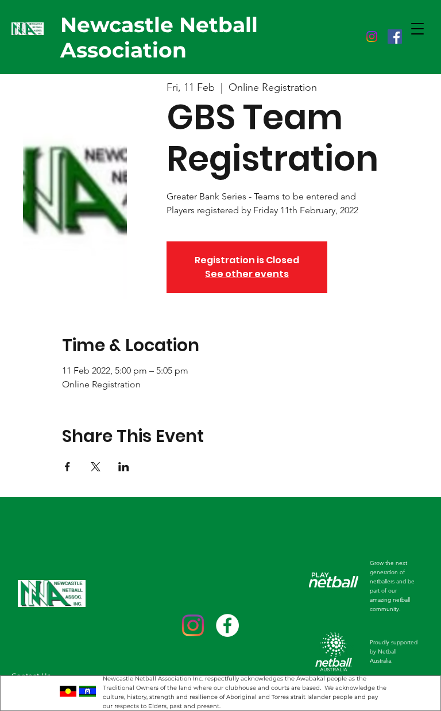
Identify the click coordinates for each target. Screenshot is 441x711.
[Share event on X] (95, 466)
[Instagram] (372, 36)
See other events (247, 273)
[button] (417, 29)
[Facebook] (395, 36)
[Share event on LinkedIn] (123, 466)
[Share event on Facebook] (67, 466)
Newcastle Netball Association (159, 37)
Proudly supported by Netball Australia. (393, 651)
